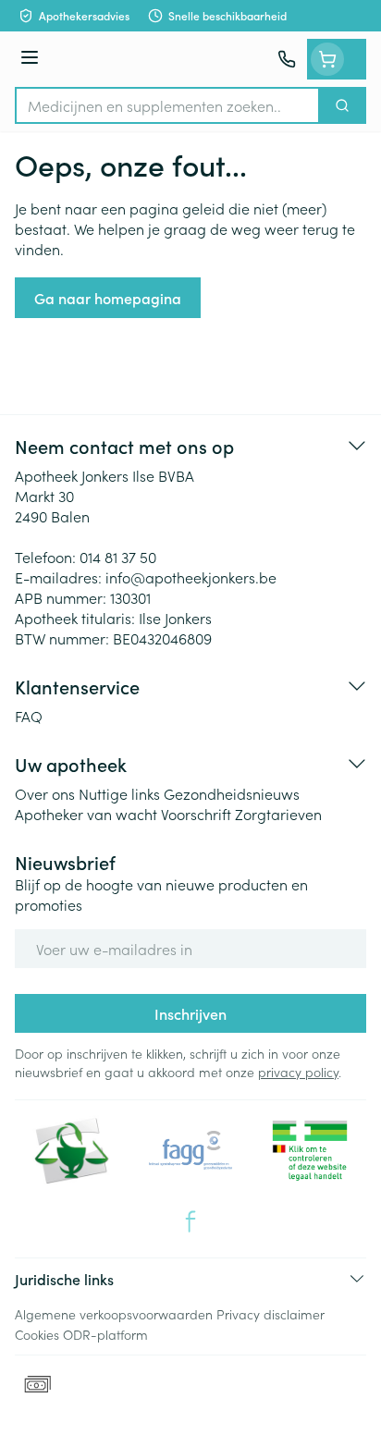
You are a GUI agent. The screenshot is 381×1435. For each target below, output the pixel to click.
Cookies (37, 1334)
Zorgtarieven (278, 813)
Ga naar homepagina (107, 298)
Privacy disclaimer (270, 1314)
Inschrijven (190, 1013)
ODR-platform (105, 1334)
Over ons (45, 793)
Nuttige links (119, 793)
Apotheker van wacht (86, 813)
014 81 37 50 (118, 556)
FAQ (29, 715)
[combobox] (167, 105)
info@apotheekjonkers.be (191, 577)
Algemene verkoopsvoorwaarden (114, 1314)
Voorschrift (196, 813)
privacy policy (298, 1071)
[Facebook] (190, 1221)
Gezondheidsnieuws (232, 793)
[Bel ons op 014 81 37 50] (286, 59)
